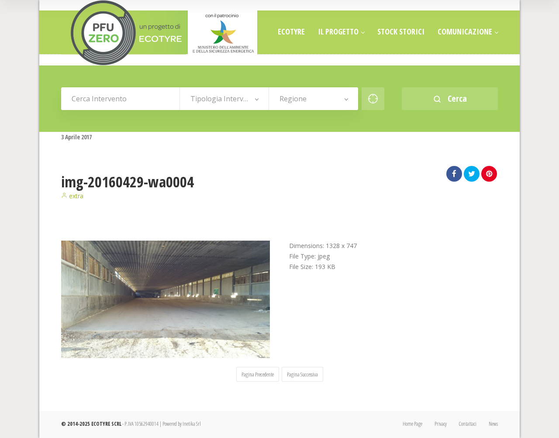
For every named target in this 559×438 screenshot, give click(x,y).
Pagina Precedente (258, 374)
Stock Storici (400, 31)
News (493, 424)
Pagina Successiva (302, 374)
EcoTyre (291, 31)
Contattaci (467, 424)
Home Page (412, 424)
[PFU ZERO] (159, 33)
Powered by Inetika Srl (181, 424)
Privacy (441, 424)
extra (75, 196)
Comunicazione (465, 31)
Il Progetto (338, 31)
